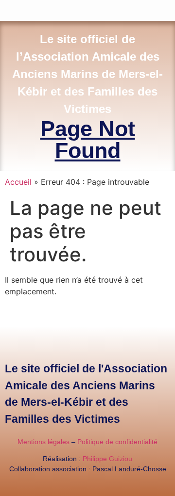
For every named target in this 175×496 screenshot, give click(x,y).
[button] (168, 8)
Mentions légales (44, 442)
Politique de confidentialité (117, 442)
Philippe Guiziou (107, 459)
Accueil (18, 182)
